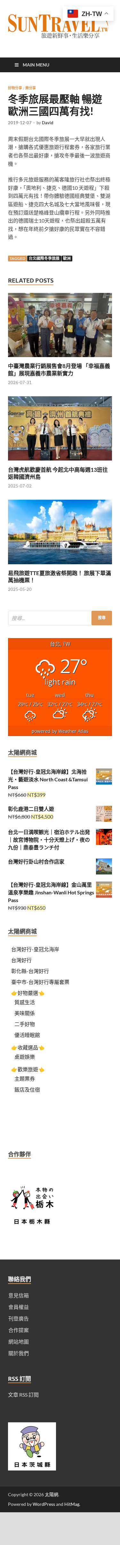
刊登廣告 (18, 1318)
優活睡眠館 (27, 1035)
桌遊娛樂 (24, 1057)
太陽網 (51, 1494)
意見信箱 (18, 1295)
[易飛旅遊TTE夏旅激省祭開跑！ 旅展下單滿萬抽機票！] (60, 566)
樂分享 (30, 88)
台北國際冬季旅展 (44, 258)
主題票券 (24, 1078)
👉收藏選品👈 (27, 1047)
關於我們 (18, 1353)
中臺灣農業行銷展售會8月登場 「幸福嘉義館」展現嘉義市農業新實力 (59, 369)
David (47, 122)
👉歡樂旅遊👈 (27, 1069)
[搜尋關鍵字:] (60, 618)
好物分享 (15, 88)
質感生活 (24, 1002)
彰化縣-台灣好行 (30, 971)
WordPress (44, 1504)
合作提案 (18, 1330)
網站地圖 (18, 1342)
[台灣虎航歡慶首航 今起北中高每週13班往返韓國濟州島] (60, 462)
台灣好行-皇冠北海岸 (35, 949)
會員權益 (18, 1307)
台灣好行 (21, 960)
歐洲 (67, 258)
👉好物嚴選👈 (27, 993)
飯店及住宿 (27, 1089)
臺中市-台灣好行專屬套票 (40, 982)
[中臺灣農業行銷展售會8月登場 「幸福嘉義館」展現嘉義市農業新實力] (60, 359)
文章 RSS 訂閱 (23, 1394)
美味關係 (24, 1013)
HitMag (71, 1504)
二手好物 (24, 1024)
